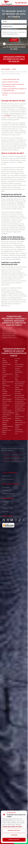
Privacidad (5, 511)
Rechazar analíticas (14, 830)
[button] (24, 22)
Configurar (14, 835)
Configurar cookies (7, 508)
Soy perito (5, 490)
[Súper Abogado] (6, 2)
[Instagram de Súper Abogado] (16, 520)
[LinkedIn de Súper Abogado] (8, 520)
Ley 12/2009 (6, 115)
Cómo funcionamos (7, 479)
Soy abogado (6, 487)
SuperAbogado (5, 69)
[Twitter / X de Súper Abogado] (24, 520)
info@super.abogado (8, 493)
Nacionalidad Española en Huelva (9, 331)
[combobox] (12, 21)
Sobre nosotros (6, 476)
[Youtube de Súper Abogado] (12, 520)
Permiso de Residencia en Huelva (9, 333)
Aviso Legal (26, 4)
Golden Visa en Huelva (7, 328)
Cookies (4, 505)
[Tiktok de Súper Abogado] (20, 520)
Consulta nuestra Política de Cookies (12, 826)
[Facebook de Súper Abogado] (4, 520)
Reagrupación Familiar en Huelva (9, 337)
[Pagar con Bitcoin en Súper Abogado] (8, 525)
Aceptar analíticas (14, 839)
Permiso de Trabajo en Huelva (8, 335)
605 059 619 (22, 3)
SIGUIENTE (14, 40)
